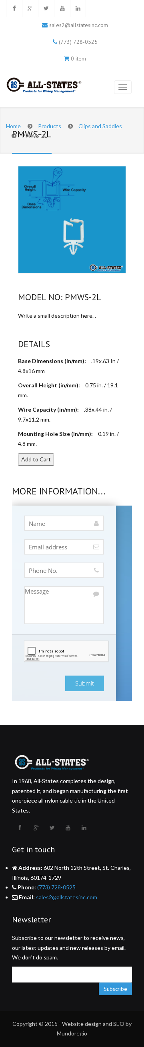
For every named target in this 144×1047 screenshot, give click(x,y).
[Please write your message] (64, 605)
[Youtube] (62, 8)
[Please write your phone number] (64, 570)
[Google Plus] (30, 8)
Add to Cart (36, 459)
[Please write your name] (64, 523)
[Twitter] (46, 8)
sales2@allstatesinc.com (78, 25)
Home (13, 126)
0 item (78, 58)
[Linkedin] (78, 8)
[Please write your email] (64, 547)
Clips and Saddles (100, 126)
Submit (84, 683)
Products (49, 126)
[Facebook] (14, 8)
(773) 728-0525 (78, 41)
